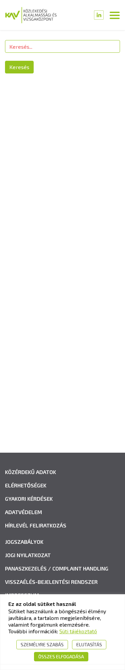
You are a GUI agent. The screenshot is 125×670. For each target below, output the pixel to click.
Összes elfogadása (61, 656)
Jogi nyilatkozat (28, 555)
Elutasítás (89, 644)
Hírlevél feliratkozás (35, 525)
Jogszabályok (24, 541)
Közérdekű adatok (30, 472)
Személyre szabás (42, 644)
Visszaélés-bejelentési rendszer (51, 582)
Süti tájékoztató (78, 631)
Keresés (19, 67)
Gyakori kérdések (29, 498)
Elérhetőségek (25, 485)
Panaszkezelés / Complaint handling (56, 568)
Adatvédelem (23, 512)
